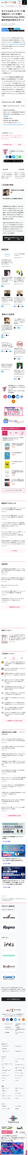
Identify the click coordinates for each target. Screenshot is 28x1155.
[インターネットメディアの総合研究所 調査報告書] (19, 1133)
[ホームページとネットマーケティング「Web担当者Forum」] (6, 1133)
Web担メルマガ (19, 1046)
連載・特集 (4, 1048)
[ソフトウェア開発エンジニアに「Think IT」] (19, 1128)
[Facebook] (9, 396)
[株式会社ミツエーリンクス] (8, 916)
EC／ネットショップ (19, 1075)
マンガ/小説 (18, 1093)
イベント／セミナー (19, 1095)
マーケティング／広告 (9, 6)
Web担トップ (3, 895)
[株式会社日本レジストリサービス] (8, 944)
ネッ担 (18, 391)
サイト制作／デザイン (20, 1064)
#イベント (11, 135)
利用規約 (18, 1027)
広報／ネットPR (5, 1075)
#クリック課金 (13, 137)
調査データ (4, 1090)
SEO (2, 6)
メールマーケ (18, 1078)
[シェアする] (7, 157)
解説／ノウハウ (5, 1088)
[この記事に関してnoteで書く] (16, 156)
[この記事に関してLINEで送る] (20, 157)
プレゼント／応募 (5, 1108)
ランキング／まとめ (6, 1098)
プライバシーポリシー (9, 1029)
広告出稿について (19, 1051)
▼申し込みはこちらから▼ (7, 1141)
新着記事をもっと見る (14, 607)
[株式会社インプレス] (13, 1119)
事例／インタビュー (19, 1088)
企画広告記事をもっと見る (14, 815)
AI (16, 6)
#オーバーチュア (5, 137)
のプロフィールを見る (13, 238)
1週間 (13, 658)
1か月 (21, 658)
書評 (16, 1090)
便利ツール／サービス (6, 1095)
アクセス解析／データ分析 (7, 1064)
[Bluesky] (15, 1019)
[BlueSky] (17, 396)
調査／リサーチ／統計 (20, 1067)
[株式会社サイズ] (8, 966)
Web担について (5, 1051)
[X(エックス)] (13, 396)
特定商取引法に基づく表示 (20, 1029)
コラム (3, 1093)
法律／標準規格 (19, 1070)
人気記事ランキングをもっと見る (14, 720)
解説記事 (4, 1106)
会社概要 (7, 1032)
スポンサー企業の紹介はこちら (13, 999)
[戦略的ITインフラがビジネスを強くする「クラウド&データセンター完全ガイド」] (6, 1128)
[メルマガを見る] (3, 1019)
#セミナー (20, 137)
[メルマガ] (5, 396)
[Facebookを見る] (7, 1019)
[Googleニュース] (21, 396)
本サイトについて (8, 1024)
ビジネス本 (10, 433)
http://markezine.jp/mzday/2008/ (13, 124)
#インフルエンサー (19, 135)
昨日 (5, 658)
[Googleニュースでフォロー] (19, 1019)
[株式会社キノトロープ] (8, 955)
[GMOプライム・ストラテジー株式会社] (8, 977)
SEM (3, 1080)
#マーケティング (5, 139)
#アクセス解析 (4, 135)
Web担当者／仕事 (6, 1070)
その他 (17, 1080)
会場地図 (5, 116)
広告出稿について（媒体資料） (20, 1024)
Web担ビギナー (5, 1046)
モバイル (4, 1078)
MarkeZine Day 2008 (15, 44)
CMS (3, 1067)
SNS (20, 6)
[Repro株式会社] (8, 927)
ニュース (3, 897)
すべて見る (14, 551)
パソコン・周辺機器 (22, 433)
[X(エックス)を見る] (11, 1019)
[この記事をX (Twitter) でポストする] (10, 157)
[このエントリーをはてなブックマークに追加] (13, 157)
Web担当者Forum (6, 2)
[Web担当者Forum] (13, 1011)
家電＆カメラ (16, 433)
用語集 (17, 1108)
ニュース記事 (18, 1106)
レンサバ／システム (19, 1072)
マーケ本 (4, 433)
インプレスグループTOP (19, 1033)
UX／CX (4, 1072)
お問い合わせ (8, 1027)
